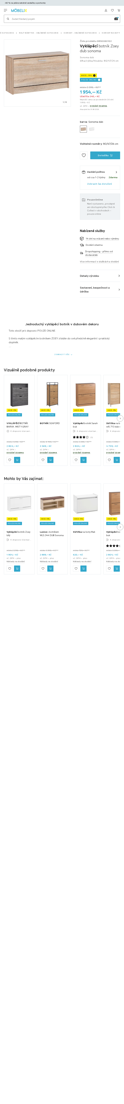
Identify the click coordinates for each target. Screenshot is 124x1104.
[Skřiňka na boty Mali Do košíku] (83, 568)
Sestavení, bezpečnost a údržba (95, 289)
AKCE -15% (86, 75)
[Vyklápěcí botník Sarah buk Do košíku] (83, 460)
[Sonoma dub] (83, 129)
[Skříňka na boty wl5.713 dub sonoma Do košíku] (117, 460)
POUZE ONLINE (89, 80)
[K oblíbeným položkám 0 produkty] (112, 10)
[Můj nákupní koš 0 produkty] (119, 10)
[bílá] (91, 129)
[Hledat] (8, 19)
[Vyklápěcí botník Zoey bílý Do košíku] (17, 568)
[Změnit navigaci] (5, 10)
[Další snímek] (120, 418)
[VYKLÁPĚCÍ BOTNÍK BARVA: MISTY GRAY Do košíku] (17, 460)
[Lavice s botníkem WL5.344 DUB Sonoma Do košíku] (50, 568)
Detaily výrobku (89, 275)
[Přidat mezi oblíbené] (84, 155)
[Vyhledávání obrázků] (116, 19)
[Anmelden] (106, 10)
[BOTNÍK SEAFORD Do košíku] (50, 460)
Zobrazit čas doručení (99, 183)
